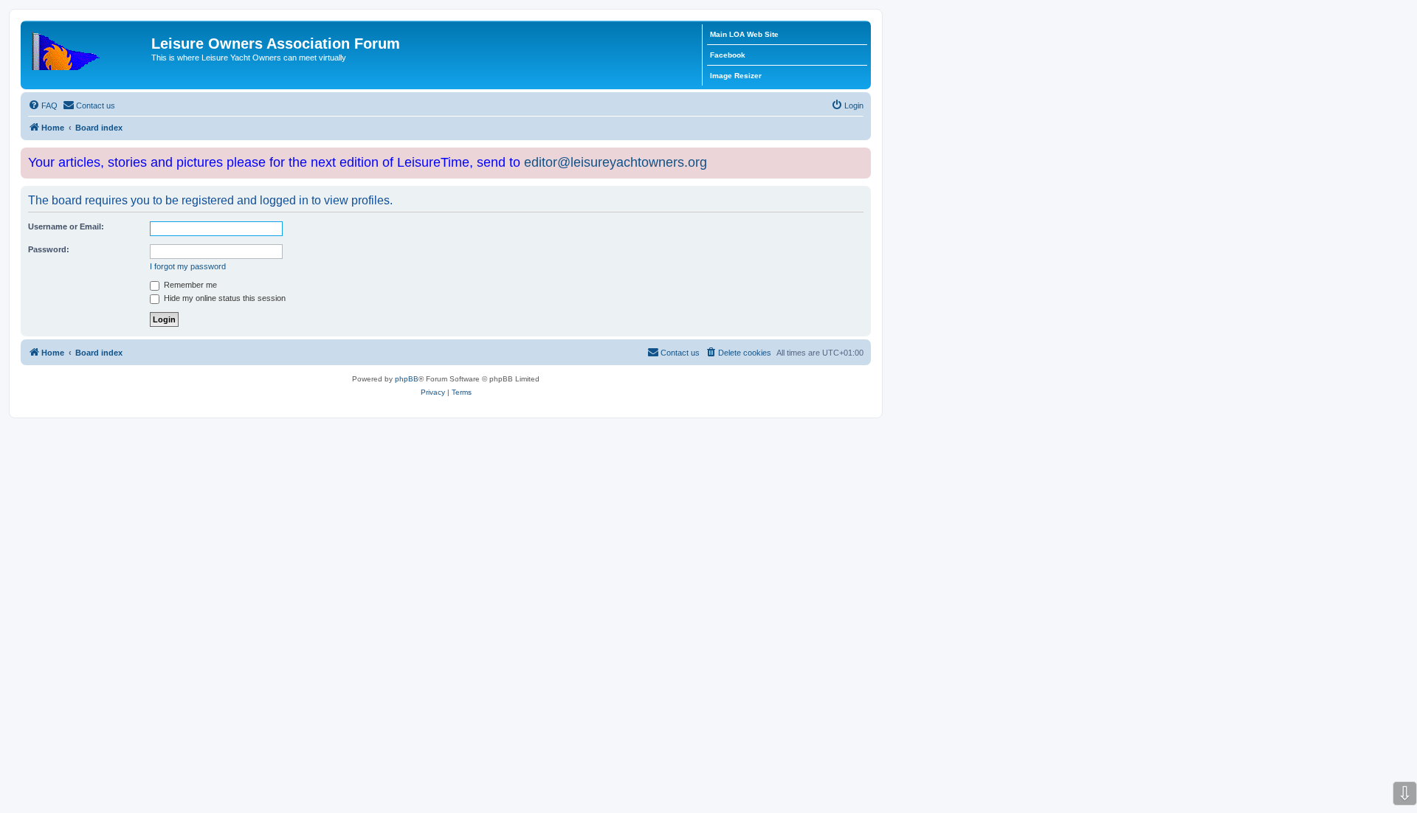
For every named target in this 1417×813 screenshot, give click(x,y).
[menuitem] (43, 105)
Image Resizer (736, 76)
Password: (48, 249)
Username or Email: (66, 226)
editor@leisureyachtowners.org (615, 162)
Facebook (727, 55)
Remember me (189, 284)
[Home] (87, 48)
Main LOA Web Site (744, 34)
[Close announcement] (861, 156)
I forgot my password (188, 266)
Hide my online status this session (224, 298)
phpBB (406, 379)
